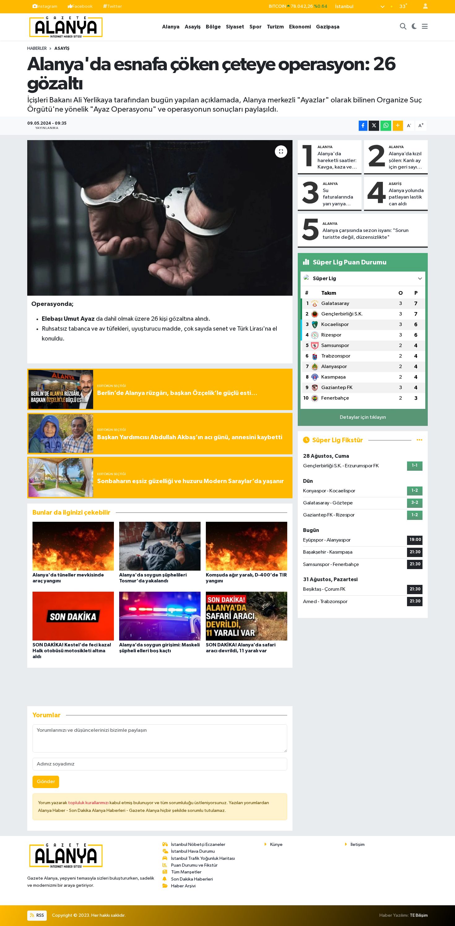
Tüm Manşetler (186, 872)
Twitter (114, 6)
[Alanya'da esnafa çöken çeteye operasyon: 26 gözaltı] (159, 217)
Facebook (82, 6)
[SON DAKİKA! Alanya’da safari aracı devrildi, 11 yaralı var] (246, 616)
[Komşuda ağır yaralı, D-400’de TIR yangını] (246, 546)
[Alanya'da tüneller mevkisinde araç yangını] (73, 546)
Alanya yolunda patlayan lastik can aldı (406, 197)
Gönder (46, 781)
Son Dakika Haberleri (192, 879)
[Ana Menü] (425, 27)
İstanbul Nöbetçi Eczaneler (198, 844)
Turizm (275, 26)
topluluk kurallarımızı (89, 802)
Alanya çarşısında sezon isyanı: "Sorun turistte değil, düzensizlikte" (366, 234)
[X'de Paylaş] (374, 126)
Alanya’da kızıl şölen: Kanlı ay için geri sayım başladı (405, 160)
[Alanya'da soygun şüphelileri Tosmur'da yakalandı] (160, 546)
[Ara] (403, 27)
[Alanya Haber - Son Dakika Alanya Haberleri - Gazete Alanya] (66, 26)
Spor (255, 26)
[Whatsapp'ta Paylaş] (385, 126)
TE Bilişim (419, 915)
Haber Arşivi (183, 886)
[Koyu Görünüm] (414, 27)
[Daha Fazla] (398, 126)
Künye (276, 844)
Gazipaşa (328, 26)
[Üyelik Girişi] (423, 6)
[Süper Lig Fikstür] (419, 440)
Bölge (213, 26)
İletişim (358, 844)
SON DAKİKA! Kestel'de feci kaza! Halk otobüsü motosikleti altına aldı (71, 650)
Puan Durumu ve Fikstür (194, 865)
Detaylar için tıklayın (363, 417)
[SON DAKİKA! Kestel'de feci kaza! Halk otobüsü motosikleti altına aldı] (73, 616)
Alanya (171, 26)
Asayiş (193, 26)
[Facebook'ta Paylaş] (363, 126)
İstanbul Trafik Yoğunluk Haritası (203, 858)
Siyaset (235, 26)
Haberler (37, 48)
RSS (40, 915)
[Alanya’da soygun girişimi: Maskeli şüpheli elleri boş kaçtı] (160, 616)
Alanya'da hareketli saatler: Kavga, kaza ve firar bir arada (337, 160)
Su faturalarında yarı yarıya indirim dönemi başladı (340, 197)
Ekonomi (300, 26)
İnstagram (47, 6)
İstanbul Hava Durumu (193, 851)
